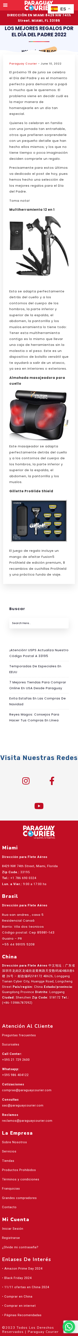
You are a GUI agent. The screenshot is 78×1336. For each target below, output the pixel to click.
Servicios (9, 1151)
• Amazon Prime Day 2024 (22, 1268)
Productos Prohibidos (19, 1170)
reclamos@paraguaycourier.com (27, 1121)
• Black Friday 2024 (17, 1278)
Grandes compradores (19, 1198)
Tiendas (8, 1161)
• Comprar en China (17, 1296)
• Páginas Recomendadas (22, 1315)
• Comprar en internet (19, 1306)
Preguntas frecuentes (19, 1035)
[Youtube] (39, 805)
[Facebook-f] (52, 780)
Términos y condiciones (20, 1179)
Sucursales (10, 1044)
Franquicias (11, 1188)
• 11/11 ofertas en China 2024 (25, 1287)
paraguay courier (23, 64)
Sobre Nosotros (14, 1142)
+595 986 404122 (15, 1075)
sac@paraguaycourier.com (22, 1105)
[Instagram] (26, 780)
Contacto (9, 1207)
